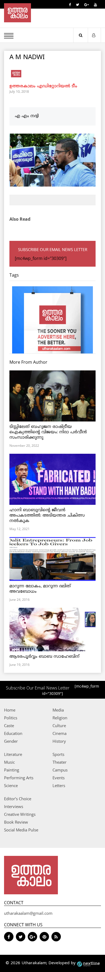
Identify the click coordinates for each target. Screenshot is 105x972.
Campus (60, 770)
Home (9, 710)
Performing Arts (18, 777)
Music (9, 762)
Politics (10, 717)
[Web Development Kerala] (88, 963)
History (59, 741)
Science (11, 785)
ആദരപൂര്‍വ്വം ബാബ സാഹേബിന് (44, 656)
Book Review (16, 822)
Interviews (13, 806)
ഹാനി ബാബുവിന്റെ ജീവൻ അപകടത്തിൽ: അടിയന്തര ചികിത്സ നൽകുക (47, 516)
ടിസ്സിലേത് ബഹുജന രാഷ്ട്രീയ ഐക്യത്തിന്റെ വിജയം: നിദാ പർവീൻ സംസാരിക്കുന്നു (48, 432)
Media (58, 710)
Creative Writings (20, 814)
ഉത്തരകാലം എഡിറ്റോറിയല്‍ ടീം (43, 86)
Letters (58, 785)
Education (13, 733)
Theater (59, 762)
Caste (9, 725)
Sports (58, 754)
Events (58, 777)
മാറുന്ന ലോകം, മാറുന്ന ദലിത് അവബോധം (40, 589)
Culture (59, 725)
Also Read (19, 219)
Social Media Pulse (21, 829)
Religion (59, 717)
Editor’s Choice (17, 798)
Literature (13, 754)
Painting (11, 770)
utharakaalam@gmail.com (28, 913)
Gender (11, 741)
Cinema (59, 733)
